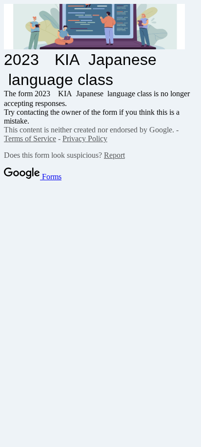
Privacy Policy (84, 138)
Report (114, 155)
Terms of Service (30, 138)
